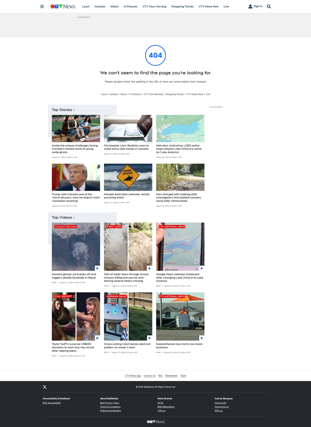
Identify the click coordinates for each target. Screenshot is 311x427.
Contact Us (150, 375)
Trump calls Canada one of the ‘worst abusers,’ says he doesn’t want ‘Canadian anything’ (76, 198)
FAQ (160, 375)
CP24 (160, 402)
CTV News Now (209, 6)
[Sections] (42, 6)
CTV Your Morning (154, 6)
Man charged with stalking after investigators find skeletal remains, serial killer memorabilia (179, 198)
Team (183, 375)
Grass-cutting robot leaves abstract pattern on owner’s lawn (127, 346)
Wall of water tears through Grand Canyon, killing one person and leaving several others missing (126, 278)
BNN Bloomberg (166, 406)
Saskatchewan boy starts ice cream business (179, 346)
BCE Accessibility (52, 402)
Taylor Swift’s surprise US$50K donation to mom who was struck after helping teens (73, 347)
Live (226, 6)
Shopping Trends (182, 6)
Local (85, 6)
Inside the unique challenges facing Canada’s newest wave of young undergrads (75, 149)
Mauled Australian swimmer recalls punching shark (127, 196)
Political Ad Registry (110, 410)
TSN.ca (161, 410)
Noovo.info (220, 402)
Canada (99, 6)
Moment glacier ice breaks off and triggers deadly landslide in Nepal (74, 276)
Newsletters (171, 375)
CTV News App (133, 375)
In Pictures (131, 6)
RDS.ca (219, 410)
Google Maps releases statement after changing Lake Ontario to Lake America (179, 278)
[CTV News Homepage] (63, 6)
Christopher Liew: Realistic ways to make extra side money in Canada (126, 147)
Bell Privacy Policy (109, 402)
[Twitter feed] (45, 387)
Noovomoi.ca (222, 406)
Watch (114, 6)
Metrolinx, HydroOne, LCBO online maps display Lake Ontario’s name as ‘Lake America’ (179, 149)
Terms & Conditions (110, 406)
